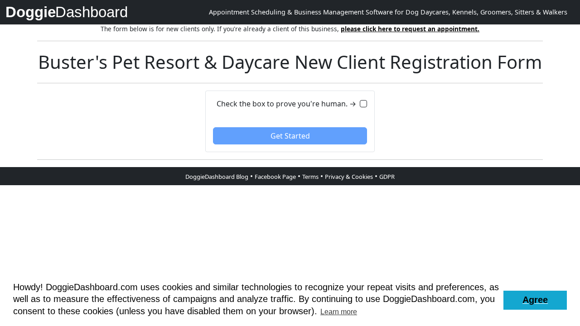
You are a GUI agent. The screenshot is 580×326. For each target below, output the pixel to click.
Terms (310, 177)
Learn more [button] (338, 312)
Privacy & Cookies (349, 177)
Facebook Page (275, 177)
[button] (535, 300)
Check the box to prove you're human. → (286, 104)
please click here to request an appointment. (410, 28)
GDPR (387, 177)
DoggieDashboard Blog (216, 177)
